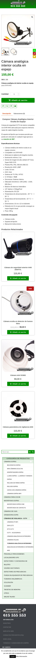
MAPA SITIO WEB (8, 631)
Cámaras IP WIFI (12, 522)
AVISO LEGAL (7, 639)
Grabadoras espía (11, 515)
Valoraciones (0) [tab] (19, 113)
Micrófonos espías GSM (15, 504)
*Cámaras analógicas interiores (19, 543)
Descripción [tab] (6, 113)
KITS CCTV (10, 529)
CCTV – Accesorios (13, 532)
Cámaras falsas (13, 540)
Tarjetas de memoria (12, 589)
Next (31, 32)
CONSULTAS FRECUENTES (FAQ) (13, 635)
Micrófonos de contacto (16, 507)
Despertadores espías (15, 472)
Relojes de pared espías (16, 483)
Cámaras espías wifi (14, 493)
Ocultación (8, 582)
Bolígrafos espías (13, 465)
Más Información (21, 656)
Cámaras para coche (12, 497)
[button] (32, 17)
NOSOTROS (7, 623)
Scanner (7, 586)
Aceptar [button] (13, 656)
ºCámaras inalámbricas (13, 579)
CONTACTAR (7, 627)
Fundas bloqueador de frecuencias (18, 575)
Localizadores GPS (11, 557)
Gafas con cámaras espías (16, 490)
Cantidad (4, 94)
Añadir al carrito (19, 100)
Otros (6, 593)
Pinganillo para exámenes (14, 554)
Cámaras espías (10, 461)
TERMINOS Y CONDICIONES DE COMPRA (16, 643)
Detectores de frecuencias (15, 571)
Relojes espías (12, 486)
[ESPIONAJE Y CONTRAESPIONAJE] (18, 4)
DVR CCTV (10, 525)
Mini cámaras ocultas (15, 468)
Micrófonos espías (11, 500)
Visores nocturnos (12, 568)
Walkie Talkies (9, 596)
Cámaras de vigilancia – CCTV (15, 518)
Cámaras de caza (10, 511)
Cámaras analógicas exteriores (19, 536)
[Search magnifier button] (32, 451)
